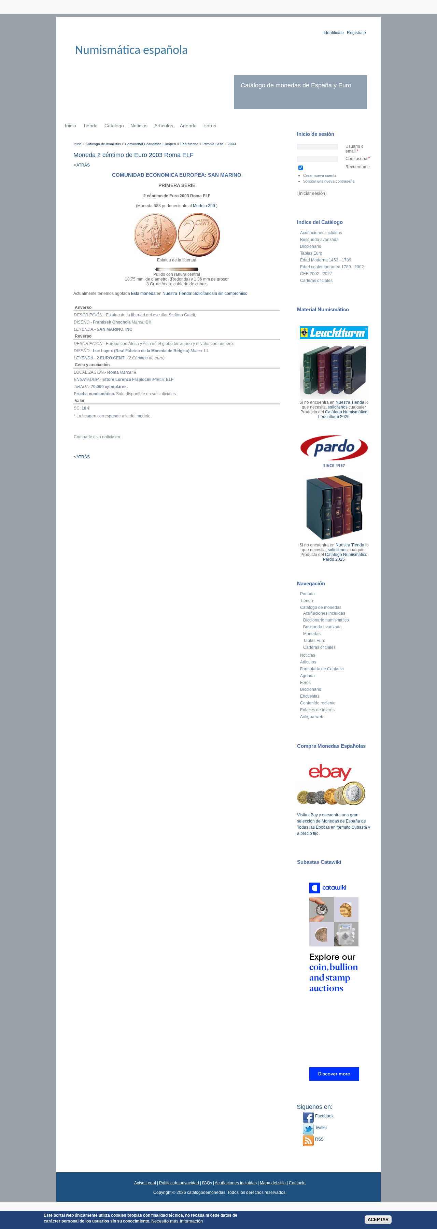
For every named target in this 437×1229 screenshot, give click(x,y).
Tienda (90, 125)
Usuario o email (355, 149)
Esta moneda (143, 293)
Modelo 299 (204, 205)
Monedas (312, 633)
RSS (319, 1139)
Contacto (297, 1183)
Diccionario (310, 246)
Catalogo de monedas (103, 144)
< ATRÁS (81, 165)
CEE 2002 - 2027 (316, 273)
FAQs (207, 1183)
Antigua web (311, 716)
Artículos (163, 125)
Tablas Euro (311, 253)
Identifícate (334, 32)
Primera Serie (213, 144)
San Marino (189, 144)
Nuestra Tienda (350, 402)
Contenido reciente (318, 703)
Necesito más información (177, 1220)
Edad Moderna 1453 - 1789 (325, 260)
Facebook (324, 1116)
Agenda (188, 125)
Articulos (308, 662)
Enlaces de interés (317, 710)
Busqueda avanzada (319, 239)
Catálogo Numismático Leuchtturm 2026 (342, 414)
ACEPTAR (378, 1219)
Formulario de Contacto (322, 669)
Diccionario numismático (326, 620)
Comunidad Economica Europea (150, 144)
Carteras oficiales (316, 280)
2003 (232, 144)
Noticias (138, 125)
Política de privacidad (179, 1183)
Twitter (320, 1127)
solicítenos (338, 407)
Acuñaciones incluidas (321, 232)
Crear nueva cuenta (319, 175)
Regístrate (356, 32)
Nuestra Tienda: (177, 293)
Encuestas (310, 696)
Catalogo (114, 125)
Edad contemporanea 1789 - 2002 (332, 267)
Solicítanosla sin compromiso (220, 293)
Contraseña (358, 158)
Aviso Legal (145, 1183)
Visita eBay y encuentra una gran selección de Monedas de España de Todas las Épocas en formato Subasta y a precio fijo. (333, 824)
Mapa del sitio (273, 1183)
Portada (307, 593)
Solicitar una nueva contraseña (328, 181)
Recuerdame (358, 167)
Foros (209, 125)
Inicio (70, 125)
